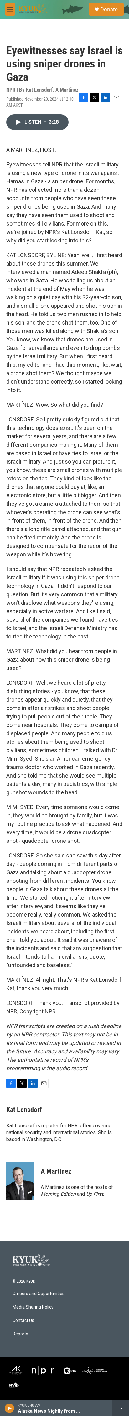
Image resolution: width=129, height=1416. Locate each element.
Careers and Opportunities (38, 1293)
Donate (109, 9)
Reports (20, 1334)
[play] (9, 1408)
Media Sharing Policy (33, 1307)
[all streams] (120, 1408)
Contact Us (23, 1320)
